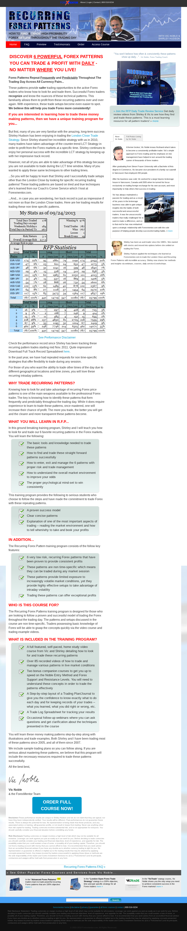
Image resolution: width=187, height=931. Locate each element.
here (67, 351)
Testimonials (62, 44)
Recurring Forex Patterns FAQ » (84, 866)
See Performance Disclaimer (57, 337)
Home (13, 44)
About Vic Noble (118, 138)
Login (89, 2)
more (155, 120)
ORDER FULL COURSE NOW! (57, 805)
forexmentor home (61, 907)
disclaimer (75, 907)
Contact (97, 2)
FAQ (26, 44)
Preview (41, 44)
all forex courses (107, 907)
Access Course (100, 44)
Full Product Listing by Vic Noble (133, 138)
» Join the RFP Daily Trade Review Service (138, 111)
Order (81, 44)
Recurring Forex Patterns (94, 24)
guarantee (94, 907)
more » (28, 887)
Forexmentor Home (70, 3)
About (82, 2)
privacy (85, 907)
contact (120, 907)
